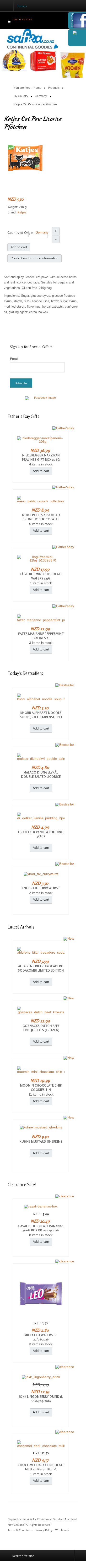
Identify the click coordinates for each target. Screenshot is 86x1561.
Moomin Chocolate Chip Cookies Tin (41, 1087)
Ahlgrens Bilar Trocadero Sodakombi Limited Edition (41, 968)
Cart (16, 19)
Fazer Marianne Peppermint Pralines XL (41, 636)
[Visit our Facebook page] (43, 400)
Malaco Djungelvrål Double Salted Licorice (41, 774)
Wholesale (62, 1530)
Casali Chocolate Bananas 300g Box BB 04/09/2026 (41, 1228)
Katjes (21, 212)
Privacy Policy (44, 1530)
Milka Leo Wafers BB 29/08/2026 (40, 1337)
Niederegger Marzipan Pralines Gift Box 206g (41, 457)
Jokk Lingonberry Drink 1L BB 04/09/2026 (41, 1399)
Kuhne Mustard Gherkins (41, 1141)
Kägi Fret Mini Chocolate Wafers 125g (41, 576)
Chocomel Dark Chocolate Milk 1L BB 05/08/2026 (41, 1467)
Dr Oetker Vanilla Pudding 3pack (41, 834)
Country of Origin (20, 232)
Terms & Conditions (20, 1530)
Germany (42, 232)
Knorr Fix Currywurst (41, 888)
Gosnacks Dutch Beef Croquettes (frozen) (40, 1028)
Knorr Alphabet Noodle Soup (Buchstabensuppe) (41, 715)
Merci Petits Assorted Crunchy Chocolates (41, 517)
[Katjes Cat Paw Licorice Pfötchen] (25, 157)
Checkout (26, 19)
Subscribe (21, 383)
